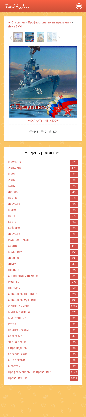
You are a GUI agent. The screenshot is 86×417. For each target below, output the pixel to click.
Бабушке (14, 228)
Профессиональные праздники (29, 372)
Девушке (14, 203)
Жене (11, 179)
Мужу (11, 173)
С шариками (16, 360)
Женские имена (19, 306)
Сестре (13, 246)
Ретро (12, 324)
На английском (18, 330)
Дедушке (14, 234)
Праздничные (17, 378)
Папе (11, 216)
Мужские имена (19, 312)
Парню (13, 197)
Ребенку (13, 282)
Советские (15, 336)
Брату (12, 222)
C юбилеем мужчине (22, 300)
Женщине (15, 167)
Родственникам (18, 240)
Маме (12, 210)
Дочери (13, 191)
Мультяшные (17, 318)
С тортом (14, 366)
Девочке (14, 258)
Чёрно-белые (17, 342)
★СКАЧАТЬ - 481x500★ (43, 120)
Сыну (11, 185)
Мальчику (15, 252)
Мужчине (14, 161)
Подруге (13, 270)
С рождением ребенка (23, 276)
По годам (14, 288)
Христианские (17, 354)
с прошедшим (17, 348)
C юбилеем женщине (22, 294)
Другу (12, 264)
